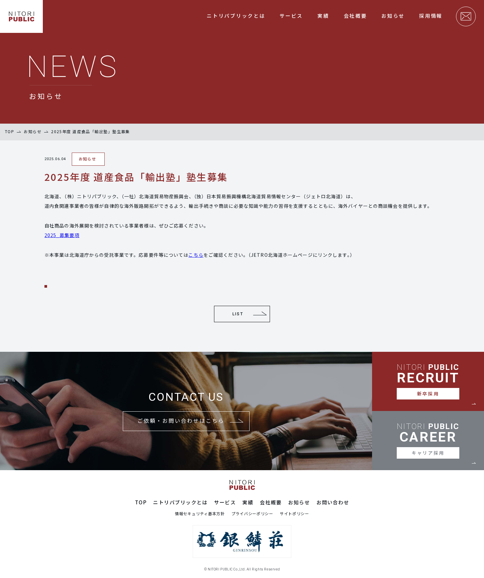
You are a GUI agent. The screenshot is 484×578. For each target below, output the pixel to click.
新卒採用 (428, 393)
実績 (323, 15)
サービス (291, 15)
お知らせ (393, 15)
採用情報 (431, 15)
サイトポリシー (294, 513)
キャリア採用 (428, 452)
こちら (195, 255)
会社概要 (355, 15)
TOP (9, 131)
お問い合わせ (332, 502)
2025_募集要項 (61, 235)
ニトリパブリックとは (236, 15)
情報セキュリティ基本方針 (200, 513)
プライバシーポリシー (252, 513)
